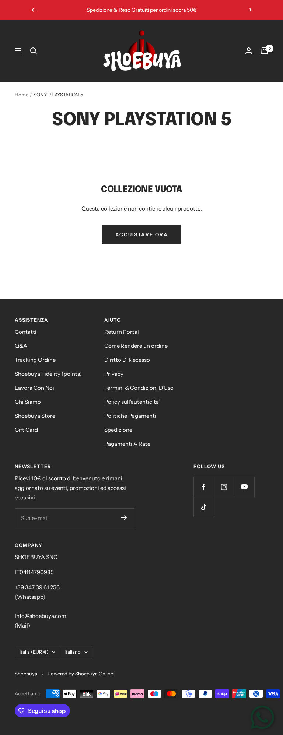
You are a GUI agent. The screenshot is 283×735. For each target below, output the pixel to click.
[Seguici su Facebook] (203, 487)
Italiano (72, 652)
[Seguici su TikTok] (203, 507)
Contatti (25, 331)
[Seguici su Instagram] (224, 487)
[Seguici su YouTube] (244, 487)
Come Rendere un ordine (136, 345)
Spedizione (118, 429)
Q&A (21, 345)
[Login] (248, 50)
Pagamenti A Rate (127, 443)
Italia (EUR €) (34, 652)
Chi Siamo (28, 401)
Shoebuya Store (35, 415)
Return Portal (121, 331)
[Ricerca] (33, 50)
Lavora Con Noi (34, 387)
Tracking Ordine (35, 359)
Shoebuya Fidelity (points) (48, 373)
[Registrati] (124, 517)
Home (21, 95)
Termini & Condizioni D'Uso (139, 387)
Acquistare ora (141, 234)
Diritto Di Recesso (127, 359)
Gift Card (26, 429)
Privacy (113, 373)
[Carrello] (264, 50)
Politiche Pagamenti (130, 415)
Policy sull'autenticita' (132, 401)
